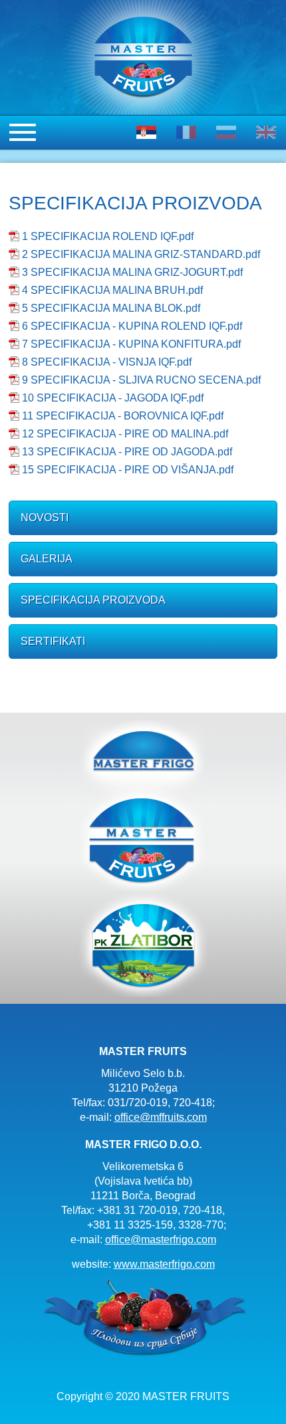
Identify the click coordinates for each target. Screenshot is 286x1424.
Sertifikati (53, 641)
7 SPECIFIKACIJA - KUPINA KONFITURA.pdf (131, 344)
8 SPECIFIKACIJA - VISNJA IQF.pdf (107, 362)
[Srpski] (146, 132)
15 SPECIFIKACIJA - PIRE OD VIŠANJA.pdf (127, 469)
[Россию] (226, 132)
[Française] (186, 132)
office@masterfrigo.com (160, 1239)
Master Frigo (143, 752)
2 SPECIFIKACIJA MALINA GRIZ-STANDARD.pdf (141, 254)
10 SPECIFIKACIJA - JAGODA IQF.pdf (113, 398)
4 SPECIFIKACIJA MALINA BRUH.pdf (112, 290)
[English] (266, 132)
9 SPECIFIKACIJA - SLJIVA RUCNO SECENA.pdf (141, 380)
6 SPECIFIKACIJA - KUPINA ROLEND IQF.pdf (132, 326)
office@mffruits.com (160, 1117)
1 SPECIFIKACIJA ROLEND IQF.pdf (108, 236)
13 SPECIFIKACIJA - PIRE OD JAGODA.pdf (127, 451)
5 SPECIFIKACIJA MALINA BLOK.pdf (111, 308)
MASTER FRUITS (143, 7)
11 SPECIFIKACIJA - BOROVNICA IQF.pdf (122, 415)
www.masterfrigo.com (164, 1264)
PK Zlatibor (143, 944)
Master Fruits (143, 838)
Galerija (46, 558)
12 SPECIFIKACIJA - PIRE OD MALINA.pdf (125, 433)
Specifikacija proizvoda (93, 600)
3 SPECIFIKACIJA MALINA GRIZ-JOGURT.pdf (132, 272)
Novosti (45, 517)
